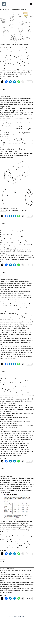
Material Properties (6, 476)
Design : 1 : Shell (5, 97)
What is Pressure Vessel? (8, 379)
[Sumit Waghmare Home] (4, 4)
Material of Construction (8, 569)
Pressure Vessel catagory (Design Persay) (13, 231)
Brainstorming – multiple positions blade (13, 9)
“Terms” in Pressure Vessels (9, 280)
